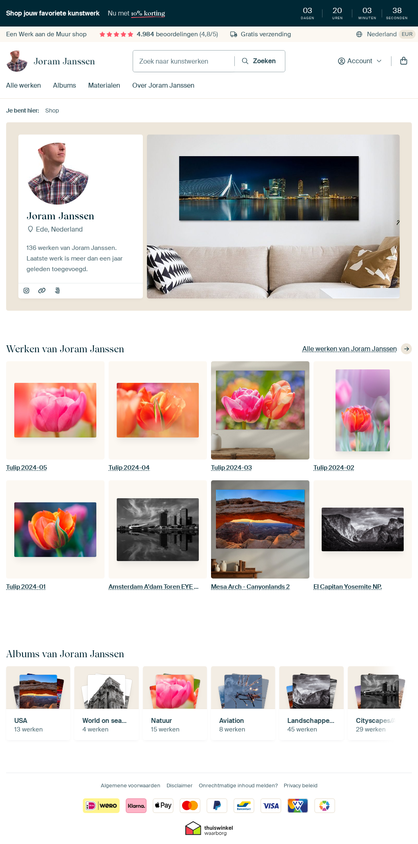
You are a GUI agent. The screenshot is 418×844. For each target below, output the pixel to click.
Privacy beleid (301, 785)
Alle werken (23, 85)
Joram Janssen (64, 61)
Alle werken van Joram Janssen (349, 349)
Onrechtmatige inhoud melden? (238, 785)
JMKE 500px (58, 291)
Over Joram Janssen (163, 85)
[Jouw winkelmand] (404, 61)
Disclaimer (180, 785)
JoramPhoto (42, 291)
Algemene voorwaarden (130, 785)
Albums (64, 85)
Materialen (104, 85)
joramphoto (27, 291)
